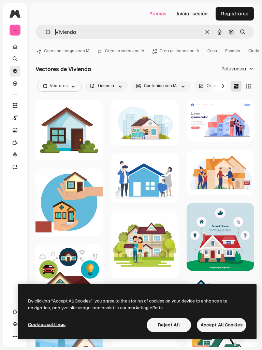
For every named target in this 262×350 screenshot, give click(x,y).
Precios (157, 14)
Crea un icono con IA (179, 51)
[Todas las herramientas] (15, 105)
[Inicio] (15, 46)
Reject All (169, 325)
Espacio (232, 51)
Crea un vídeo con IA (124, 51)
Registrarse (234, 14)
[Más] (15, 336)
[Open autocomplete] (45, 32)
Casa (212, 51)
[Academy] (15, 324)
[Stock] (15, 71)
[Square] (248, 86)
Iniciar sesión (192, 14)
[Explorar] (15, 83)
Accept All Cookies (222, 325)
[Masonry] (236, 86)
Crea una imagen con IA (67, 51)
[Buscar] (15, 58)
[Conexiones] (15, 311)
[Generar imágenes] (15, 130)
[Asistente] (15, 167)
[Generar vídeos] (15, 142)
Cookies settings (47, 324)
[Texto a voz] (15, 154)
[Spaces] (15, 117)
